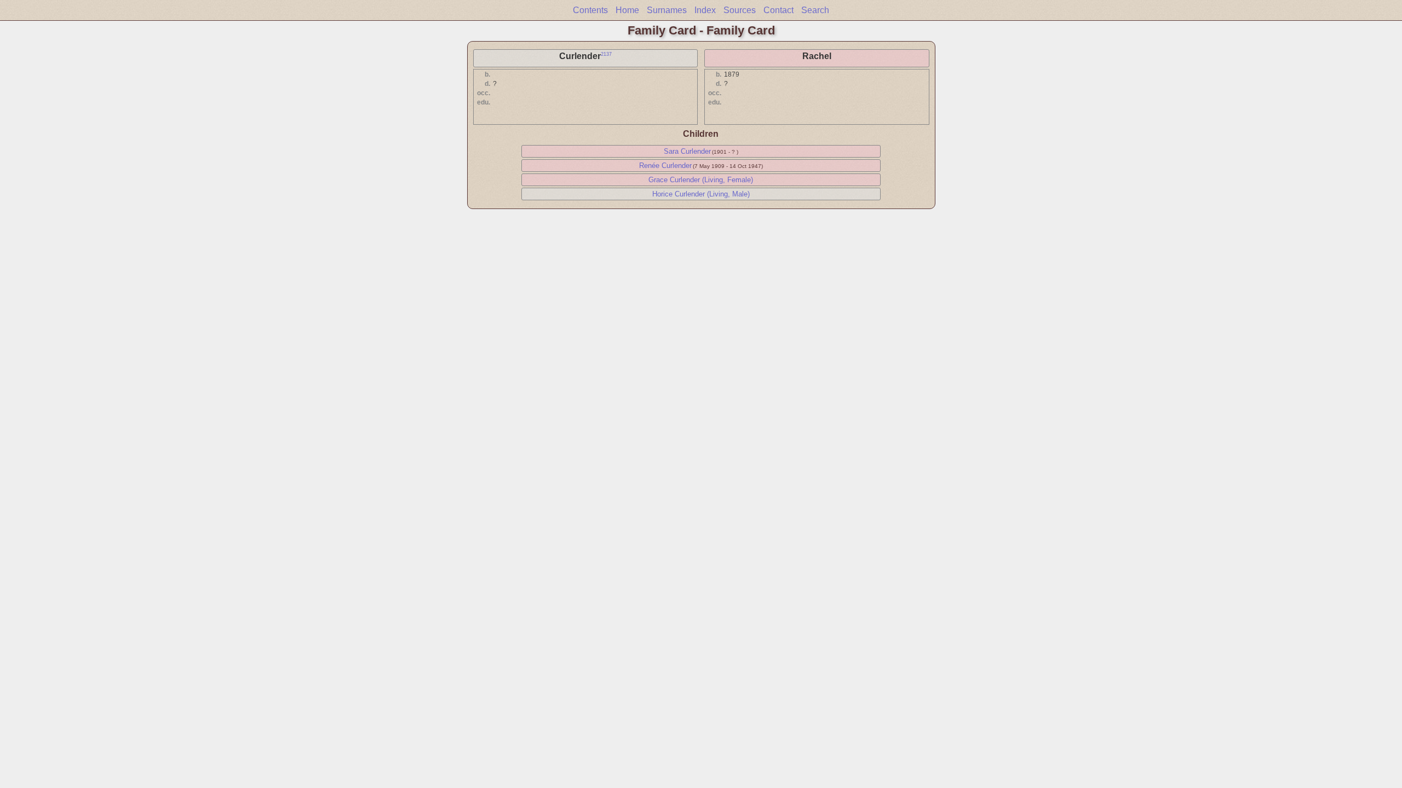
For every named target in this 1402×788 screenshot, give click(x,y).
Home (627, 10)
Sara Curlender (687, 151)
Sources (739, 10)
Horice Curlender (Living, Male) (701, 194)
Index (705, 10)
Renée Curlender (665, 165)
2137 (606, 54)
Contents (590, 10)
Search (815, 10)
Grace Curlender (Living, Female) (700, 180)
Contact (778, 10)
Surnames (667, 10)
